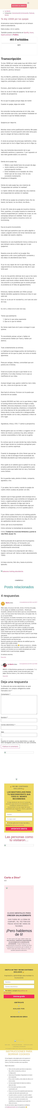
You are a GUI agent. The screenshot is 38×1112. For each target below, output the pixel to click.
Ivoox (31, 32)
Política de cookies (28, 1044)
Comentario (5, 694)
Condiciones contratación (19, 1046)
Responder (3, 657)
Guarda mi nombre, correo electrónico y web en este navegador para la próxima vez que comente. (18, 741)
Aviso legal (7, 1044)
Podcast (31, 13)
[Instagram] (6, 1023)
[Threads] (17, 1023)
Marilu (8, 602)
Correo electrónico (8, 724)
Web (2, 732)
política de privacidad (18, 825)
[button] (28, 3)
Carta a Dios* (12, 877)
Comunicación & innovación (20, 13)
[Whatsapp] (5, 1031)
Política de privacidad (17, 1044)
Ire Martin (11, 664)
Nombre (4, 717)
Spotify (26, 32)
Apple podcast (6, 35)
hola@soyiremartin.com (12, 1107)
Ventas (7, 15)
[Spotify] (29, 1023)
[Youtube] (17, 1031)
